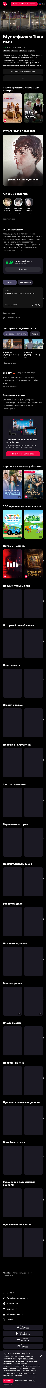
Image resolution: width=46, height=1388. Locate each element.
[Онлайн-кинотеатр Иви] (6, 3)
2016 (9, 47)
